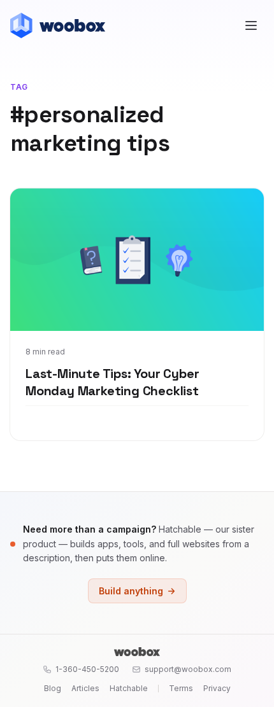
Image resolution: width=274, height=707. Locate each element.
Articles (85, 688)
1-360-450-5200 (87, 669)
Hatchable (129, 688)
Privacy (217, 688)
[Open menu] (251, 25)
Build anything (131, 590)
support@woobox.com (188, 669)
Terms (181, 688)
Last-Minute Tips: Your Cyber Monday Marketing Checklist (112, 382)
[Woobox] (137, 651)
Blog (52, 688)
